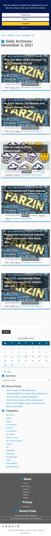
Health (24, 84)
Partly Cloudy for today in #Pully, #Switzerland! (25, 400)
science (17, 131)
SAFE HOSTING (25, 533)
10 (19, 352)
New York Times (27, 128)
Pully (42, 172)
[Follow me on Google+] (13, 526)
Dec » (10, 371)
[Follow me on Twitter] (6, 526)
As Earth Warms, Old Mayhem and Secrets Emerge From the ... (24, 105)
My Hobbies (10, 434)
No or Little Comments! (14, 440)
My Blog (11, 35)
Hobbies (25, 495)
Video (8, 460)
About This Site (25, 486)
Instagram (9, 428)
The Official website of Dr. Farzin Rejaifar (24, 530)
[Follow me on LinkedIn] (18, 526)
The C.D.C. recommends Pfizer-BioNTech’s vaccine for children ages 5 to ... (23, 282)
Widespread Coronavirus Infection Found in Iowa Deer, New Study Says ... (24, 238)
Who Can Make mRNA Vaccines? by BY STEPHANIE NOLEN (25, 61)
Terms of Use (26, 506)
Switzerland (9, 175)
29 (5, 365)
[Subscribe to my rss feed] (3, 526)
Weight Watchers (33, 84)
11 (26, 352)
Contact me (25, 492)
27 (39, 360)
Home (3, 35)
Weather (17, 175)
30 (12, 365)
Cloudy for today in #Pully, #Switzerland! (22, 396)
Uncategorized (11, 457)
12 (33, 352)
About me (26, 489)
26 (33, 360)
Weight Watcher (11, 463)
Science (36, 128)
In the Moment (11, 424)
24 (19, 360)
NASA (7, 219)
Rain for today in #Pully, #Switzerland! (18, 149)
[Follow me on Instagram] (16, 526)
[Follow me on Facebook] (10, 526)
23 (12, 360)
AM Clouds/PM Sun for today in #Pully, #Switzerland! (27, 393)
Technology (10, 453)
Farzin (40, 87)
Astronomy (25, 215)
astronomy (42, 215)
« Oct (4, 371)
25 (26, 360)
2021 (18, 35)
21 (46, 356)
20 (39, 356)
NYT (18, 87)
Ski (7, 447)
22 (5, 360)
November (26, 35)
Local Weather (26, 172)
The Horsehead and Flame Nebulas (24, 191)
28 (46, 360)
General (9, 418)
